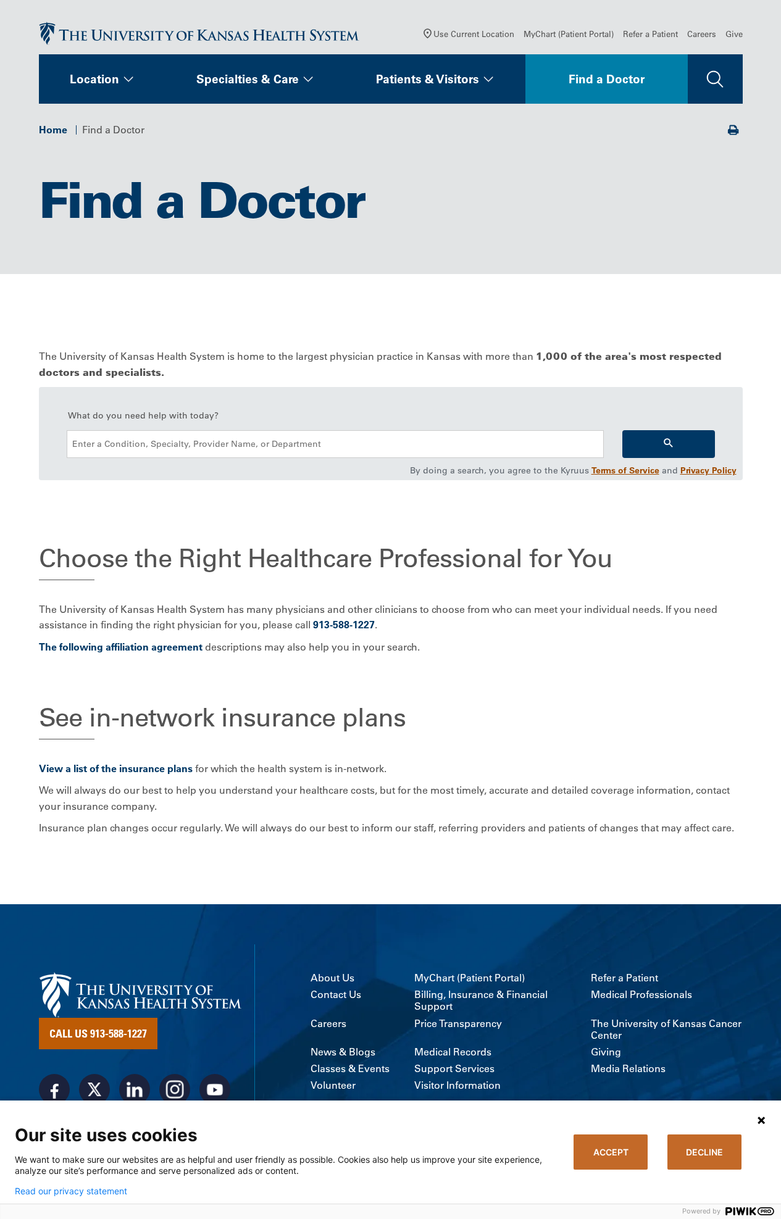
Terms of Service (625, 470)
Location (94, 79)
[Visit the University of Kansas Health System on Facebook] (54, 1089)
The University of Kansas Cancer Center (666, 1029)
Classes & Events (350, 1069)
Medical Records (452, 1052)
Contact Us (336, 995)
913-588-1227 (344, 624)
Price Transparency (458, 1024)
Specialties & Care (247, 79)
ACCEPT (611, 1152)
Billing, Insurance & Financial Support (481, 1000)
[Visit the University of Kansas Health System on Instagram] (174, 1089)
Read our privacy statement (71, 1191)
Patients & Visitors (427, 79)
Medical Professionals (641, 995)
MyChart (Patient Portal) (569, 33)
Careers (701, 33)
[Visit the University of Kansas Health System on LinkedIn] (134, 1089)
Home (53, 129)
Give (734, 33)
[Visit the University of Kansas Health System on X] (94, 1089)
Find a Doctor (607, 79)
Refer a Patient (650, 33)
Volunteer (333, 1085)
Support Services (454, 1069)
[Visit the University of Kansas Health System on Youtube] (214, 1089)
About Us (332, 978)
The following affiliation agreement (121, 647)
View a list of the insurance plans (116, 768)
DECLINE (704, 1152)
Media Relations (628, 1069)
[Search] (668, 444)
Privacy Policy (708, 470)
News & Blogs (343, 1052)
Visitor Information (457, 1085)
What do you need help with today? (143, 415)
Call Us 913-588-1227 (98, 1033)
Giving (606, 1052)
